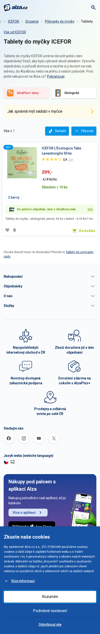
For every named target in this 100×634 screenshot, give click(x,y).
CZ (12, 462)
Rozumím (50, 596)
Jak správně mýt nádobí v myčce (34, 111)
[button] (50, 276)
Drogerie (32, 21)
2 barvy (13, 197)
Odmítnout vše (50, 624)
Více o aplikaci (24, 513)
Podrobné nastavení (50, 610)
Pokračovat (56, 76)
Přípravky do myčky (60, 21)
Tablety (87, 21)
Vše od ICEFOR (15, 32)
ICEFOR (13, 21)
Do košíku (87, 231)
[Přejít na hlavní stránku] (16, 7)
